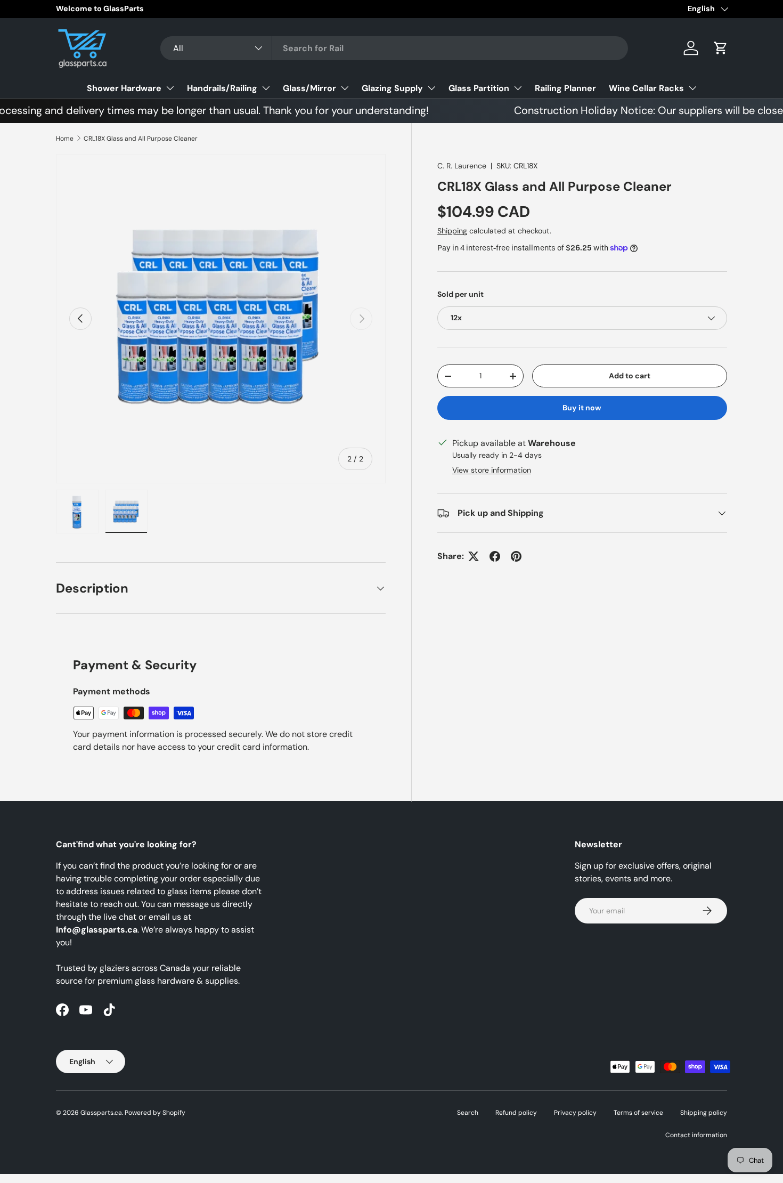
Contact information (696, 1135)
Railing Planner (565, 88)
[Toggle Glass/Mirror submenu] (344, 88)
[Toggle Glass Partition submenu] (517, 88)
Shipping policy (703, 1112)
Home (65, 138)
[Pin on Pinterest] (516, 556)
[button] (720, 48)
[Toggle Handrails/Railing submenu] (265, 88)
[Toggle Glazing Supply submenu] (431, 88)
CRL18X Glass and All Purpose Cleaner (141, 138)
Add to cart (629, 375)
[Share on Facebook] (494, 556)
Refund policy (516, 1112)
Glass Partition (478, 88)
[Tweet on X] (473, 556)
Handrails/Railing (222, 88)
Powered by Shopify (155, 1112)
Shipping (452, 231)
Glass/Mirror (309, 88)
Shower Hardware (124, 88)
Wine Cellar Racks (646, 88)
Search (467, 1112)
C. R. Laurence (461, 166)
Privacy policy (575, 1112)
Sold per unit (460, 294)
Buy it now (581, 407)
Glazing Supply (392, 88)
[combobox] (394, 48)
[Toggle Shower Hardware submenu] (170, 88)
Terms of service (638, 1112)
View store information (491, 470)
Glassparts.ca (101, 1112)
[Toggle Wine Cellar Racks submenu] (692, 88)
